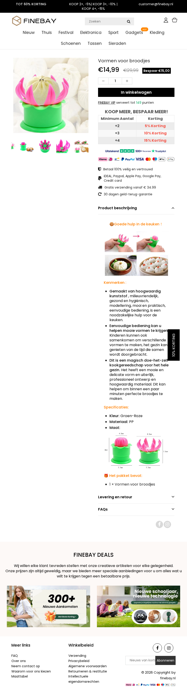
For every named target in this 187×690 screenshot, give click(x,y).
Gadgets (134, 32)
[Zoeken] (128, 21)
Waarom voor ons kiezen (31, 671)
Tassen (95, 43)
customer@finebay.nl (156, 4)
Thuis (47, 32)
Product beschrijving (117, 208)
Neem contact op (25, 666)
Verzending (77, 655)
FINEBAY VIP (106, 102)
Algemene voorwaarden (87, 666)
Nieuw (29, 32)
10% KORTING (173, 345)
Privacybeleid (78, 661)
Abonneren (165, 660)
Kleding (157, 32)
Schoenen (71, 43)
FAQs (103, 509)
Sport (113, 32)
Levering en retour (115, 497)
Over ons (18, 661)
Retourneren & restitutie (87, 671)
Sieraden (117, 43)
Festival (66, 32)
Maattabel (19, 676)
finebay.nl (168, 678)
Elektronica (90, 32)
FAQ (14, 655)
